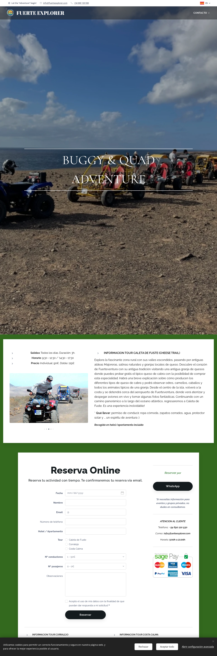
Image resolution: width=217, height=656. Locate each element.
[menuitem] (202, 13)
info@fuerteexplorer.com (55, 3)
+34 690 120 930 (81, 3)
